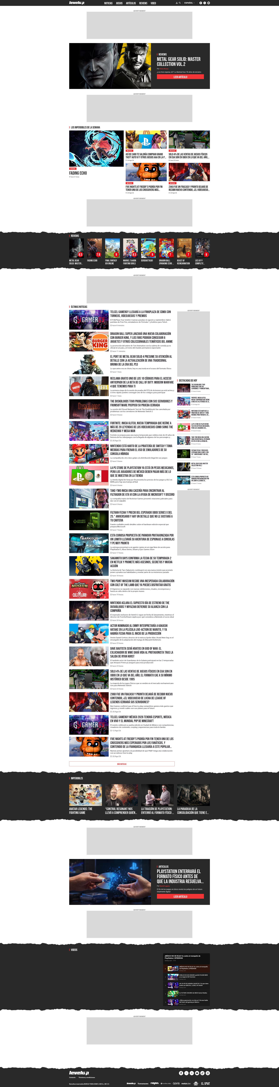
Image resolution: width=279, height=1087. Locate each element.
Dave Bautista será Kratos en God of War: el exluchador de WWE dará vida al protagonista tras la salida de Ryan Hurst (141, 652)
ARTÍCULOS (131, 3)
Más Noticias (121, 764)
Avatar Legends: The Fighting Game (80, 810)
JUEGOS (119, 3)
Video (153, 3)
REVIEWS (143, 3)
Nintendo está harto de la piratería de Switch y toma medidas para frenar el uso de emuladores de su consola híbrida (141, 449)
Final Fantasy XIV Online (111, 261)
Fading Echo (78, 173)
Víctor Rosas (164, 69)
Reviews (73, 168)
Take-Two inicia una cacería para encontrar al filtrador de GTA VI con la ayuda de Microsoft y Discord (142, 492)
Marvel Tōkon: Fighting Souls (129, 261)
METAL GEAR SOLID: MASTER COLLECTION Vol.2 (76, 263)
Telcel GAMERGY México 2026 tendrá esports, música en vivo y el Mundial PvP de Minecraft (140, 719)
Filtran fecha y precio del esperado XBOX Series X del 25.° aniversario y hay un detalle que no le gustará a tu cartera (141, 516)
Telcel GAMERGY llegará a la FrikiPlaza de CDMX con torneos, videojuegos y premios (140, 313)
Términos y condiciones (87, 1077)
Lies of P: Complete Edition (199, 263)
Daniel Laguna (165, 886)
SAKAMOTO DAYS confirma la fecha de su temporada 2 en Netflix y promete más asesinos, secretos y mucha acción (141, 562)
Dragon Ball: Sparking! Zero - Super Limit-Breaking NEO (166, 264)
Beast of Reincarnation (183, 261)
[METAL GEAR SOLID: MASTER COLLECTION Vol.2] (110, 66)
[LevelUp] (131, 1084)
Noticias (129, 150)
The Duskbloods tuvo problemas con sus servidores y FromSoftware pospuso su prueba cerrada (141, 403)
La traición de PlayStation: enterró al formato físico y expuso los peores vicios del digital (157, 814)
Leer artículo (180, 76)
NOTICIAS (108, 3)
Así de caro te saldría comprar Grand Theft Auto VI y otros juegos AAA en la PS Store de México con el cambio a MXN (146, 157)
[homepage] (77, 2)
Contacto (72, 1077)
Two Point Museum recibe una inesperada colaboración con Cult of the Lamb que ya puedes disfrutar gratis (142, 583)
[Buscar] (180, 3)
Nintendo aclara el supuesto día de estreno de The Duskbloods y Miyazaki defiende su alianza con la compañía (139, 606)
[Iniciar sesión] (177, 3)
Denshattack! (147, 260)
